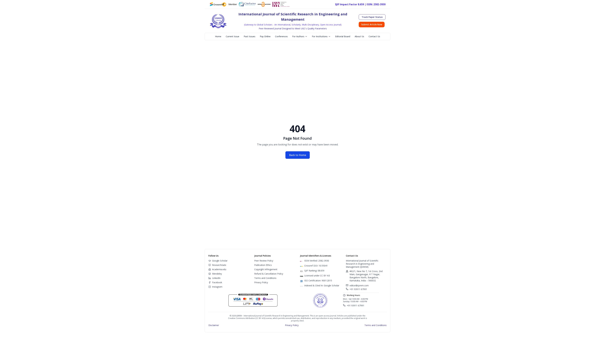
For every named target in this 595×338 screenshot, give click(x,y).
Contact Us (374, 36)
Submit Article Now (371, 24)
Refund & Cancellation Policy (268, 273)
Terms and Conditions (265, 278)
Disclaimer (213, 325)
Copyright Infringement (265, 269)
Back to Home (297, 155)
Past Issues (249, 36)
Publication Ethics (263, 265)
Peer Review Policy (263, 260)
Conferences (281, 36)
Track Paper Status (372, 17)
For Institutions (320, 36)
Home (218, 36)
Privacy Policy (261, 282)
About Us (359, 36)
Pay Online (265, 36)
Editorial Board (342, 36)
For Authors (298, 36)
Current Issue (232, 36)
